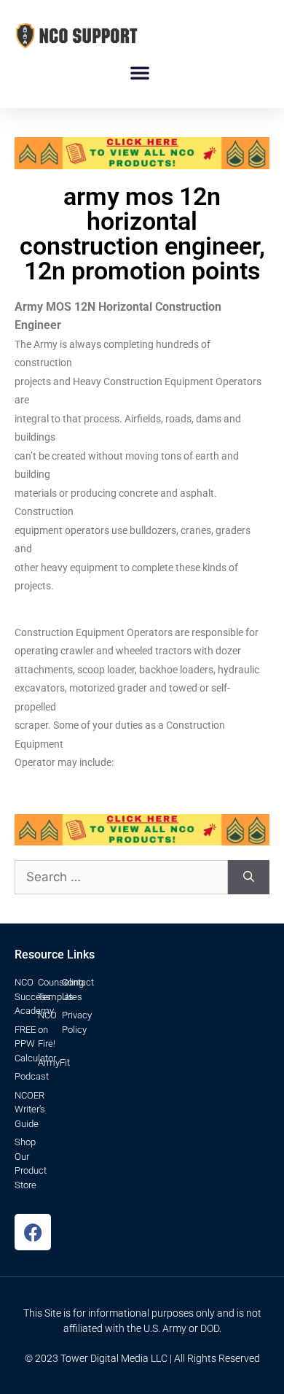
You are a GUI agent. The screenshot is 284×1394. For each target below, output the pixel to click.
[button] (140, 72)
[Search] (248, 877)
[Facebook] (33, 1232)
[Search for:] (121, 877)
